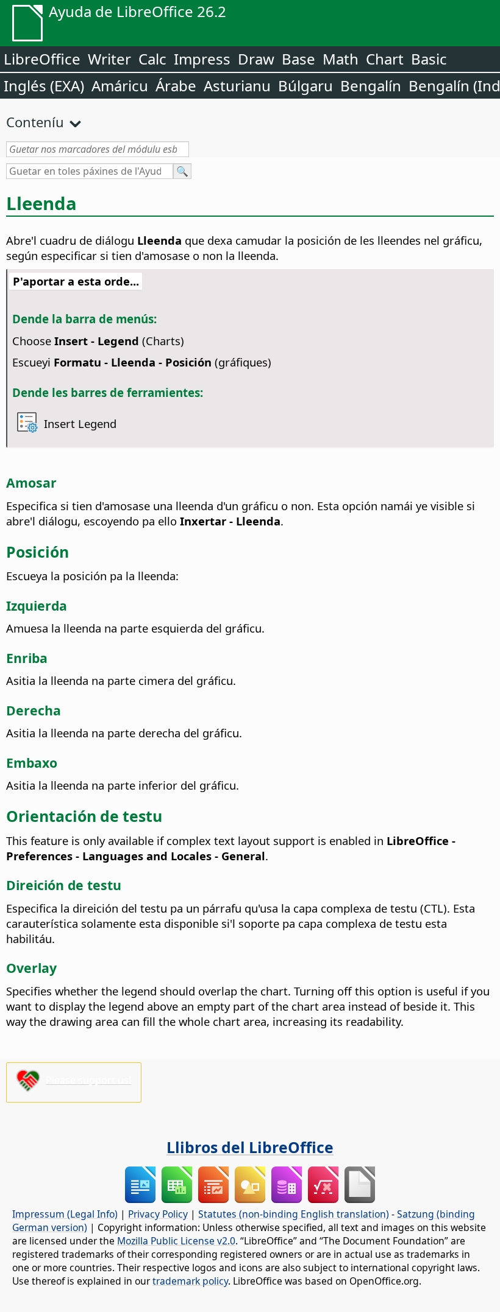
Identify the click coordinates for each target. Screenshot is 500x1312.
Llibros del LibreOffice (250, 1147)
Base (298, 59)
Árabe (175, 85)
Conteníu (35, 122)
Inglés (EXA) (44, 85)
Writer (109, 59)
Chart (385, 59)
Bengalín (370, 85)
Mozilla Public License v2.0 (176, 1240)
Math (341, 59)
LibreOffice (42, 59)
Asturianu (237, 85)
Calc (152, 59)
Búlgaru (305, 85)
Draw (256, 59)
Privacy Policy (158, 1214)
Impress (202, 59)
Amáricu (119, 85)
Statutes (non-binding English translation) (293, 1214)
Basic (429, 59)
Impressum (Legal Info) (65, 1214)
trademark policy (190, 1281)
